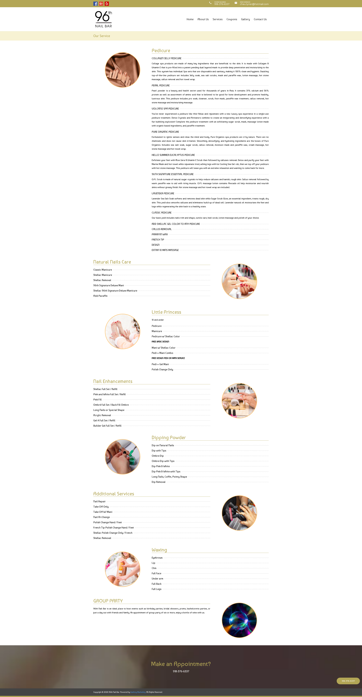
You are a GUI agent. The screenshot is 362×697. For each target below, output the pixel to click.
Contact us (260, 19)
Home (190, 19)
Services (218, 19)
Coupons (232, 19)
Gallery (245, 19)
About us (203, 19)
